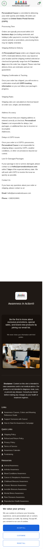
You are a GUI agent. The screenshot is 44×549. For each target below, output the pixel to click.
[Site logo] (21, 3)
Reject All (21, 543)
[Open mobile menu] (4, 3)
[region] (21, 527)
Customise (21, 535)
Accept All (21, 528)
